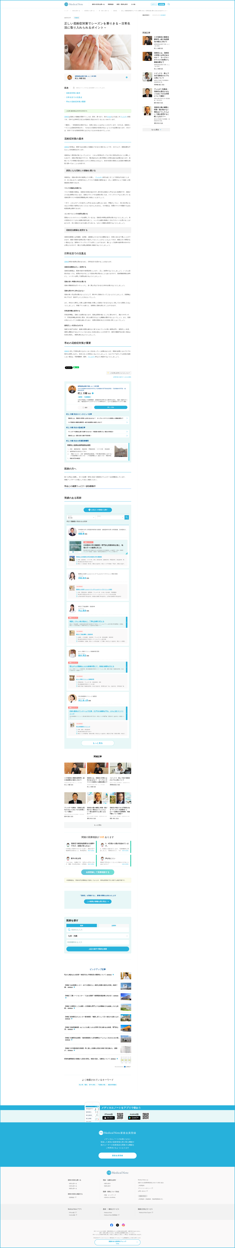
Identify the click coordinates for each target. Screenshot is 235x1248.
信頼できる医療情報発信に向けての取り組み (151, 1182)
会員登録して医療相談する (98, 872)
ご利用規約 (141, 1185)
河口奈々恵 (83, 700)
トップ (66, 10)
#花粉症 (76, 17)
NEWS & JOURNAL (110, 1197)
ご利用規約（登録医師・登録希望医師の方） (151, 1199)
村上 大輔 (84, 393)
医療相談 (111, 4)
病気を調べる (76, 10)
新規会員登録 (117, 1155)
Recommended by (119, 1066)
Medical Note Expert (145, 1212)
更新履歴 (163, 15)
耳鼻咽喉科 (87, 397)
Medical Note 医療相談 (110, 1215)
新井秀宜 (82, 655)
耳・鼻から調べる (104, 10)
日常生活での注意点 (74, 97)
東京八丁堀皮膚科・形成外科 (84, 634)
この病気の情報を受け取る (97, 901)
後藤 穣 (81, 534)
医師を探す (107, 1186)
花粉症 (115, 10)
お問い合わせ (142, 1191)
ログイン (154, 4)
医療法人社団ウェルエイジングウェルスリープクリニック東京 (94, 589)
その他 (133, 4)
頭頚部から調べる (89, 10)
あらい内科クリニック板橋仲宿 (85, 679)
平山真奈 (82, 611)
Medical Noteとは (143, 1180)
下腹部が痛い (102, 1084)
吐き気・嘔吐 (83, 1084)
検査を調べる (73, 1188)
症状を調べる (73, 1186)
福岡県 (80, 397)
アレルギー (124, 116)
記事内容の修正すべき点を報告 (122, 377)
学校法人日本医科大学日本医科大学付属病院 (89, 557)
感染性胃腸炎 (112, 1084)
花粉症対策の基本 (73, 93)
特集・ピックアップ (110, 1195)
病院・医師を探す (122, 4)
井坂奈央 (82, 578)
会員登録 (161, 4)
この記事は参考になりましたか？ (120, 373)
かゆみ (109, 116)
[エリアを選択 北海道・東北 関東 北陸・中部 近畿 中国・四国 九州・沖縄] (97, 936)
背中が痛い (92, 1084)
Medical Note (108, 1212)
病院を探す (107, 1183)
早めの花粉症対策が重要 (76, 102)
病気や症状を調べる (98, 4)
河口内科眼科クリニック (83, 726)
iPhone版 (72, 1212)
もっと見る (98, 743)
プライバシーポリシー (144, 1188)
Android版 (72, 1215)
